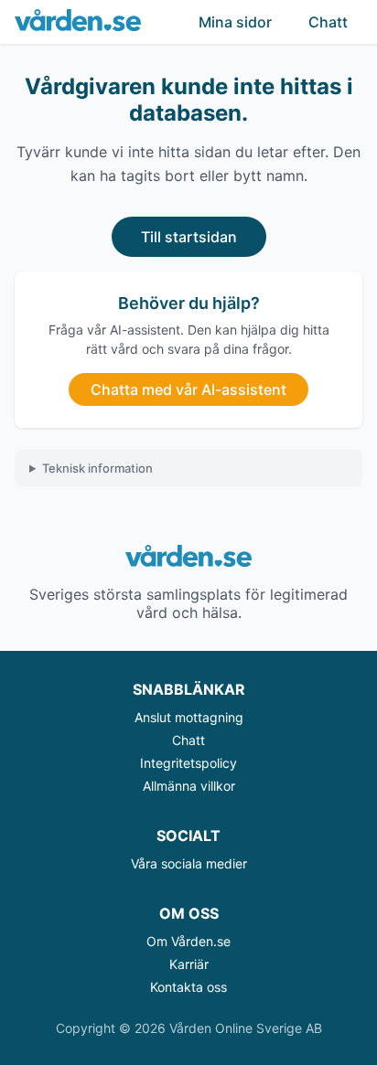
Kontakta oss (188, 987)
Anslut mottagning (189, 717)
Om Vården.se (188, 941)
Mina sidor (235, 22)
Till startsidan (189, 237)
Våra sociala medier (189, 863)
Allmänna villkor (189, 785)
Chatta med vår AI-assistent (188, 389)
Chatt (328, 22)
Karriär (189, 964)
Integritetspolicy (188, 763)
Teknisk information (97, 468)
